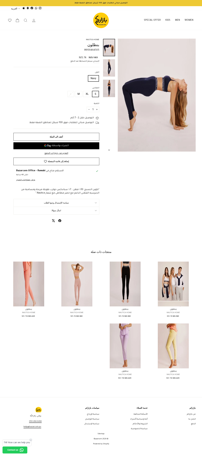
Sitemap (101, 434)
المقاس (95, 88)
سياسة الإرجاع (93, 414)
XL (87, 93)
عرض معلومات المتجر (25, 180)
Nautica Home (92, 40)
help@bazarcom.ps (32, 427)
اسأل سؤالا (56, 210)
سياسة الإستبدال (91, 424)
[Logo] (101, 20)
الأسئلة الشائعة (141, 414)
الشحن (96, 61)
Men (177, 20)
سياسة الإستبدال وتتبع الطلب (56, 203)
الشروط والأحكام (140, 424)
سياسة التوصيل (92, 419)
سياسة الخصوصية (139, 429)
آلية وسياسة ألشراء (139, 419)
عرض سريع (173, 303)
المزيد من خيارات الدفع (56, 153)
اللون (97, 72)
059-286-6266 (35, 421)
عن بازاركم (191, 414)
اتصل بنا (192, 419)
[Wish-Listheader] (10, 20)
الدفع (193, 424)
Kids (167, 20)
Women (189, 20)
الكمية (96, 104)
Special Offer (152, 20)
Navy (93, 78)
